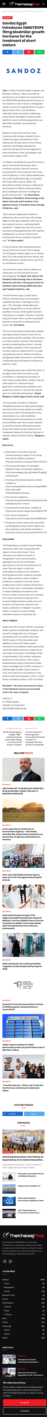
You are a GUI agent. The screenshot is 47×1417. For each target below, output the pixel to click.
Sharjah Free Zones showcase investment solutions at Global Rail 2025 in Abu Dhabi (31, 1363)
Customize (24, 1411)
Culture (5, 1299)
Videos (5, 1338)
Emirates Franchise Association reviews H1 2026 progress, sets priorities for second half (22, 1007)
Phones (7, 1330)
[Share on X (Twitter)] (18, 52)
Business (7, 17)
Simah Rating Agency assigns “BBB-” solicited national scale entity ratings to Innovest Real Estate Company (12, 738)
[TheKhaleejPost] (24, 4)
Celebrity (7, 1307)
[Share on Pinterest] (29, 52)
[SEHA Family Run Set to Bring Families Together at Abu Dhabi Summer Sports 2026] (23, 945)
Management (9, 1287)
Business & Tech (8, 1295)
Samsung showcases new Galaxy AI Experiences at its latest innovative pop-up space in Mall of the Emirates (23, 1159)
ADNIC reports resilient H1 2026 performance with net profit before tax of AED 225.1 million (23, 1047)
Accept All (24, 1403)
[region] (23, 1398)
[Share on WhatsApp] (39, 52)
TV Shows (8, 1314)
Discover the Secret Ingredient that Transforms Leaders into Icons (31, 1375)
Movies (6, 1311)
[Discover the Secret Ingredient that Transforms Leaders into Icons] (9, 1372)
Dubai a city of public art (29, 1186)
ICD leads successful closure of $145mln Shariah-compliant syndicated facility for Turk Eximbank (31, 1177)
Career (6, 1283)
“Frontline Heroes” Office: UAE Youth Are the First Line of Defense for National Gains (22, 1088)
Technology (6, 1326)
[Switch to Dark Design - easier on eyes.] (43, 4)
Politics (5, 1322)
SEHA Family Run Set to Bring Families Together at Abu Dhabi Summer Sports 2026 (22, 966)
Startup (7, 1291)
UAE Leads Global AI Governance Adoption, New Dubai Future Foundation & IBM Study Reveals (30, 1202)
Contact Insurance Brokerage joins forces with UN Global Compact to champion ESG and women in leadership (35, 738)
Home (4, 11)
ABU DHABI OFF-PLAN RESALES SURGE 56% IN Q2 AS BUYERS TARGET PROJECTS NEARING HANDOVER (23, 791)
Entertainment (7, 1303)
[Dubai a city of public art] (9, 1189)
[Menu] (4, 4)
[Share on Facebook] (7, 52)
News (4, 1318)
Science (7, 1334)
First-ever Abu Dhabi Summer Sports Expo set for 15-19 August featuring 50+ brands (22, 877)
